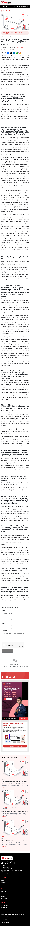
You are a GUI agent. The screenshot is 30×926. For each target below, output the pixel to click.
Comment (4, 630)
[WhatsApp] (17, 53)
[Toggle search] (25, 2)
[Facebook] (8, 53)
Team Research (20, 47)
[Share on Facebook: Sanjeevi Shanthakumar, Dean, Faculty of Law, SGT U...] (3, 677)
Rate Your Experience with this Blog (10, 607)
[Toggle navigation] (28, 2)
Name (3, 610)
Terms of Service (5, 921)
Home (2, 10)
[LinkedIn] (14, 53)
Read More (4, 787)
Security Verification (7, 641)
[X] (11, 53)
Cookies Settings (5, 922)
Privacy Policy (4, 919)
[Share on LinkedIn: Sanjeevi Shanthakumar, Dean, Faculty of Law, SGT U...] (10, 677)
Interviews (7, 10)
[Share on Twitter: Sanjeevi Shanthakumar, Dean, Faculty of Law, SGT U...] (7, 677)
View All (26, 757)
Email (3, 617)
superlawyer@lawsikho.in (22, 6)
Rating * (4, 623)
